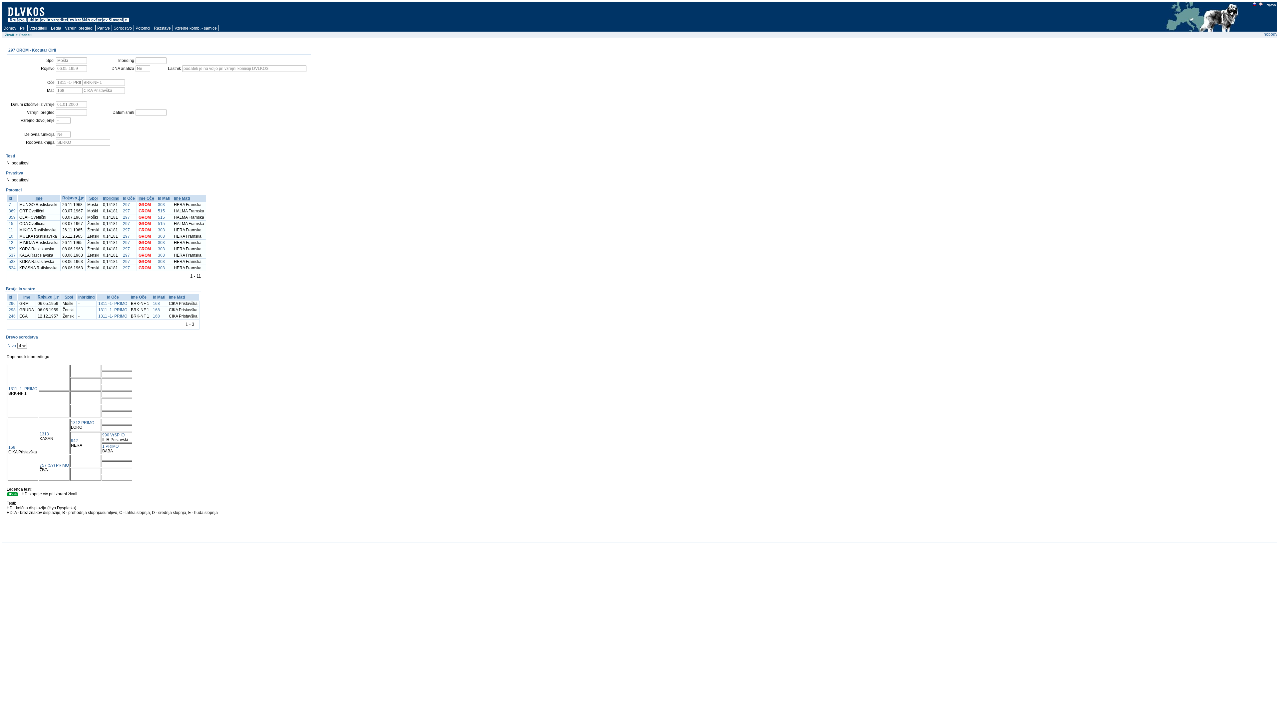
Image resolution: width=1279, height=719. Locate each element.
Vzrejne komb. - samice (196, 28)
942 (74, 440)
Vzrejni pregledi (79, 28)
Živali (9, 35)
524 (12, 268)
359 (12, 217)
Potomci (143, 28)
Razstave (162, 28)
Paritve (103, 28)
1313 (44, 434)
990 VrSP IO (113, 435)
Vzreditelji (38, 28)
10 (11, 236)
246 (12, 316)
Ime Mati (182, 198)
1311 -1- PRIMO (112, 303)
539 (12, 249)
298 (12, 310)
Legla (56, 28)
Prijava (1271, 5)
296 (12, 303)
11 (11, 230)
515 (161, 211)
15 (11, 223)
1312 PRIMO (82, 422)
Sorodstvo (123, 28)
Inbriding (111, 198)
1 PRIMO (110, 446)
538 (12, 261)
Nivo (12, 346)
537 (12, 255)
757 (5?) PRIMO (54, 465)
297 (126, 204)
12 (11, 242)
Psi (23, 28)
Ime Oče (146, 198)
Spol (93, 198)
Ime (39, 198)
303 (161, 204)
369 (12, 211)
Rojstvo (69, 198)
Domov (9, 28)
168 (156, 303)
